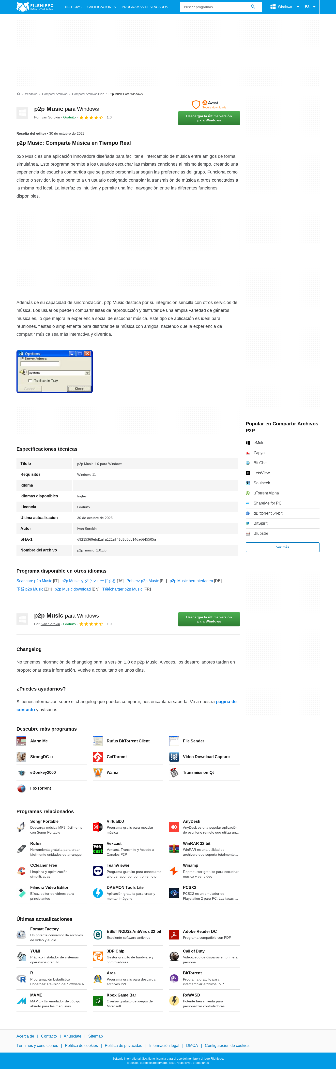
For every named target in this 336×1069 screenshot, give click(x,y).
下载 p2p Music (29, 589)
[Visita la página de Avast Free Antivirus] (209, 104)
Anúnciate (72, 1036)
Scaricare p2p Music (34, 581)
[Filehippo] (34, 7)
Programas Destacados (145, 7)
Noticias (73, 7)
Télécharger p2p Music (122, 589)
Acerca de (25, 1036)
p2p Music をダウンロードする (88, 581)
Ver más (282, 547)
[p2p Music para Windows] (22, 113)
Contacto (49, 1036)
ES (307, 7)
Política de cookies (81, 1045)
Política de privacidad (123, 1045)
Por (47, 117)
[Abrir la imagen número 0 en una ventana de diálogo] (54, 371)
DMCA (192, 1045)
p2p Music (66, 108)
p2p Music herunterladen (191, 581)
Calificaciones (101, 7)
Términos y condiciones (37, 1045)
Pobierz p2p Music (142, 581)
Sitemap (95, 1036)
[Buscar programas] (253, 7)
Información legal (164, 1045)
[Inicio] (18, 94)
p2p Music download (73, 589)
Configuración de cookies (227, 1045)
